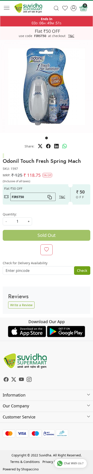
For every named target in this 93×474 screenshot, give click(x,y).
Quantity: (10, 214)
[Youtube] (21, 380)
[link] (56, 8)
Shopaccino (30, 469)
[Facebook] (6, 380)
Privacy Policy (52, 462)
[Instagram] (29, 380)
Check (82, 270)
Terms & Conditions (25, 462)
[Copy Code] (49, 197)
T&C (71, 36)
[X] (13, 380)
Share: (29, 146)
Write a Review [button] (21, 305)
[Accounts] (73, 8)
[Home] (28, 8)
